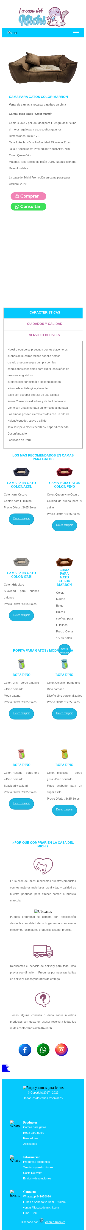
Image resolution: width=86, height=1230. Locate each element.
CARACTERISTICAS (45, 312)
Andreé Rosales (55, 1222)
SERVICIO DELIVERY (45, 335)
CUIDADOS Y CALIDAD (44, 324)
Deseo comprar (21, 518)
